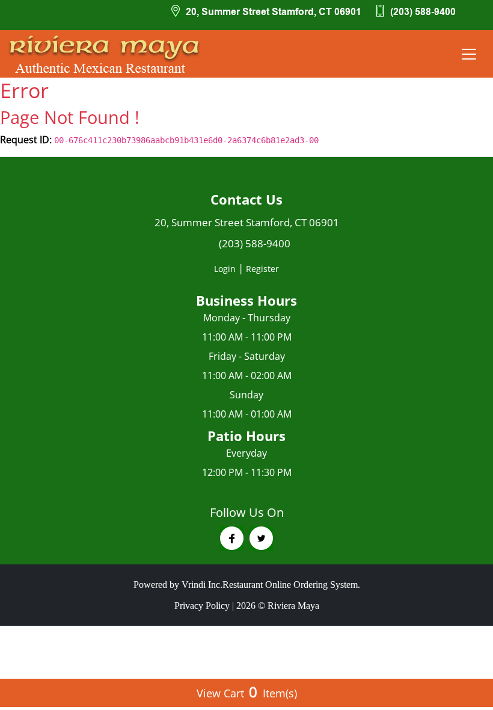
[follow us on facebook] (231, 538)
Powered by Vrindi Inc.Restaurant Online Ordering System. (246, 584)
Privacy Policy (202, 605)
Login (225, 268)
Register (262, 268)
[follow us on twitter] (261, 538)
